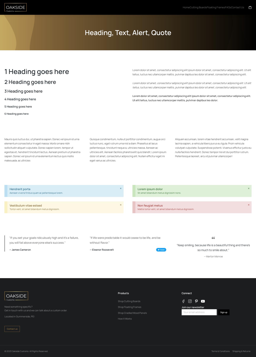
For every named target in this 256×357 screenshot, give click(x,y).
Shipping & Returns (241, 351)
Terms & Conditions (220, 351)
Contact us (12, 328)
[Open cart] (250, 7)
